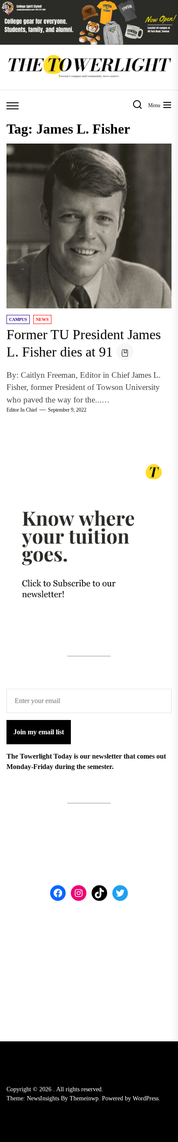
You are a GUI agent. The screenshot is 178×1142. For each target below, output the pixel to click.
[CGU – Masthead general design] (89, 5)
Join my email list (38, 732)
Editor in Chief (21, 410)
